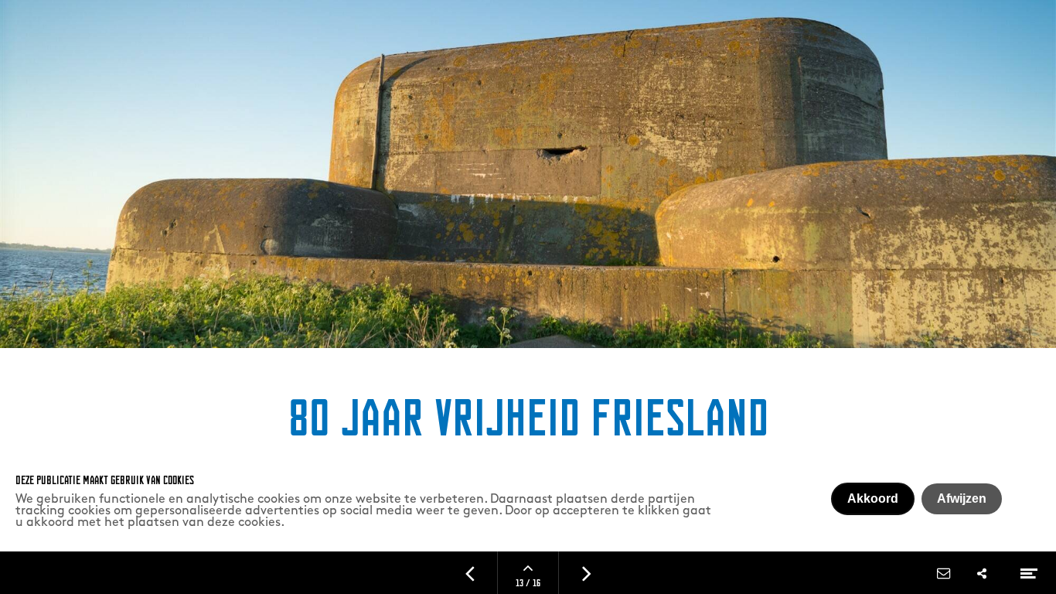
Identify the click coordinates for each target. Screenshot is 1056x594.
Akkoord (872, 498)
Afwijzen (961, 498)
